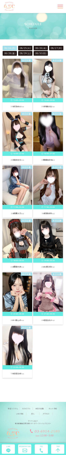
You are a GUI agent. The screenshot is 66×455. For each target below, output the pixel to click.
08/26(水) (41, 48)
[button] (60, 6)
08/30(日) (41, 53)
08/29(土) (25, 53)
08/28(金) (10, 53)
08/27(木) (56, 48)
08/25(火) (25, 48)
